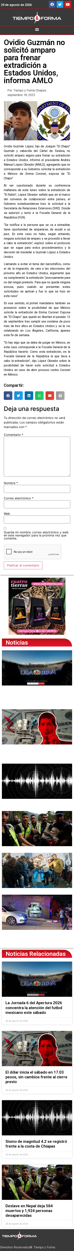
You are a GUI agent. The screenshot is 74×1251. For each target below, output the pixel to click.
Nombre (11, 483)
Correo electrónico (18, 498)
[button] (37, 29)
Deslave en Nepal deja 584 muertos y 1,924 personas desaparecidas (29, 1211)
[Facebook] (52, 4)
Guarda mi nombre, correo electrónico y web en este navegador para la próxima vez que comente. (36, 535)
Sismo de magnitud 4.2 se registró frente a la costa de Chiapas (36, 1144)
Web (7, 513)
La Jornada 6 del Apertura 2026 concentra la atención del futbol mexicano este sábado (34, 1008)
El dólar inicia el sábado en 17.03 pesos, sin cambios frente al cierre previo (36, 1077)
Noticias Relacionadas (36, 953)
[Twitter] (60, 4)
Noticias (17, 642)
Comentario (13, 434)
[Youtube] (67, 4)
